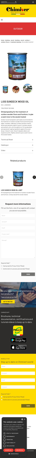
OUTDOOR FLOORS (5, 42)
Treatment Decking (16, 42)
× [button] (24, 419)
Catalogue (4, 145)
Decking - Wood (9, 40)
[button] (34, 177)
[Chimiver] (18, 10)
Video (3, 150)
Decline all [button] (19, 450)
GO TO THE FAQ (7, 301)
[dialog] (14, 436)
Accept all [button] (8, 450)
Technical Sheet (7, 140)
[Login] (33, 2)
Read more (15, 429)
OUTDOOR (27, 40)
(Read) (22, 266)
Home (2, 40)
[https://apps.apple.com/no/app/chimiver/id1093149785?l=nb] (18, 347)
